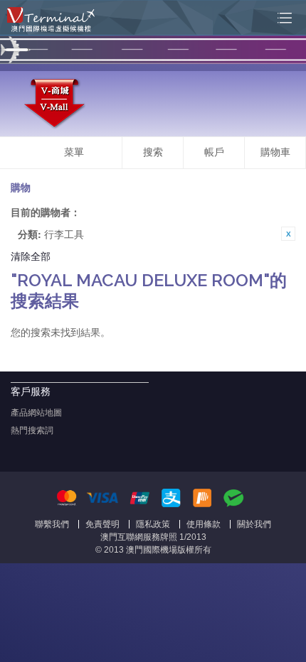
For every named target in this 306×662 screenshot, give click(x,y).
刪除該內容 (288, 234)
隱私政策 (153, 524)
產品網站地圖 (36, 413)
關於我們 (254, 524)
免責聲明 (102, 524)
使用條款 (203, 524)
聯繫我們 (52, 524)
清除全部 (31, 256)
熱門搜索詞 (32, 430)
